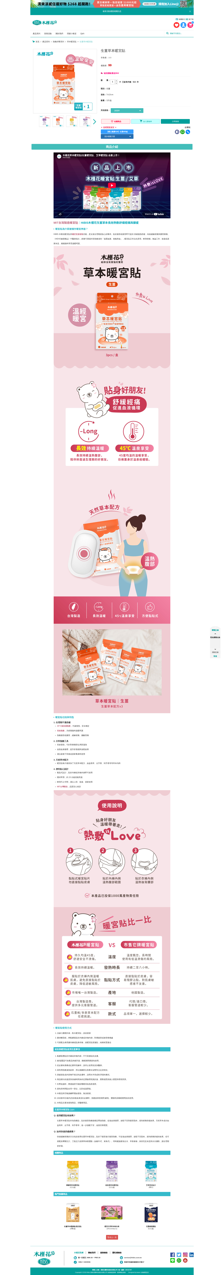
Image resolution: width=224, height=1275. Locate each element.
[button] (215, 649)
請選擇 (117, 111)
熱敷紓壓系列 (58, 42)
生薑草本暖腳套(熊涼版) (73, 1227)
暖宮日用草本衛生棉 (112, 1227)
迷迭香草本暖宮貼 (111, 1186)
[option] (215, 638)
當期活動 (48, 34)
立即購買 (175, 121)
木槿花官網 (78, 1253)
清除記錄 (215, 652)
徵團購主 (182, 19)
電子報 (191, 19)
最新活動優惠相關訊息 (112, 11)
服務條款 (104, 1253)
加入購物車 (147, 121)
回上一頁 (113, 1237)
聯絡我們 (92, 1253)
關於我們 (59, 34)
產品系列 (36, 34)
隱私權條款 (117, 1253)
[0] (190, 25)
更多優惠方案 (109, 136)
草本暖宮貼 (71, 42)
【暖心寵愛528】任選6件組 (117, 132)
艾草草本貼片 (151, 1186)
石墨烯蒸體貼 (151, 1227)
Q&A (82, 34)
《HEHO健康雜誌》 (62, 239)
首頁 (37, 42)
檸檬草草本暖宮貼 (72, 1186)
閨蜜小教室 (71, 34)
